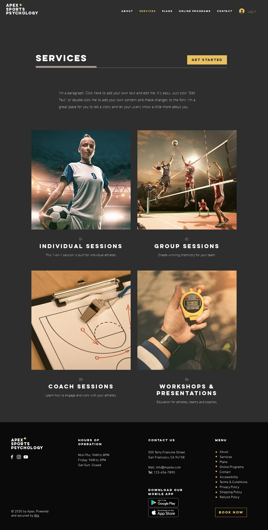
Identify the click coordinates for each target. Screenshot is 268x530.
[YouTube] (25, 457)
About (224, 452)
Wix (36, 516)
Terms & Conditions (233, 482)
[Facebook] (12, 457)
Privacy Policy (229, 487)
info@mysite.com (168, 468)
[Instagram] (19, 457)
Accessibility (229, 477)
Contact (225, 472)
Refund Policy (229, 497)
